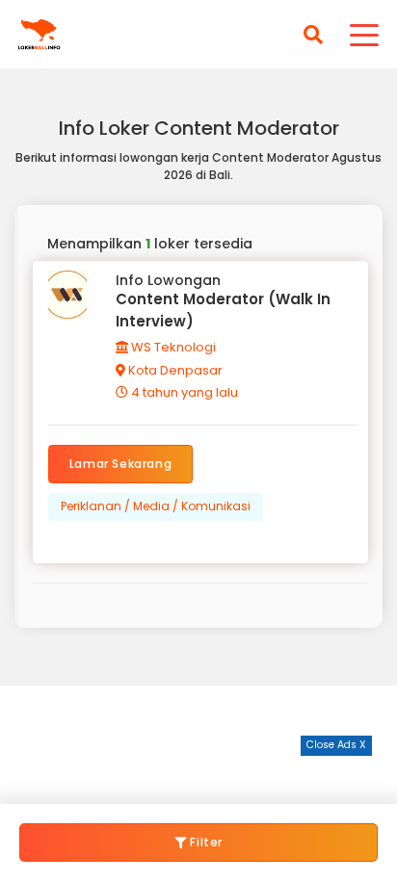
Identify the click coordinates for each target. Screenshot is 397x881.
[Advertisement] (198, 780)
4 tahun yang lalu (183, 392)
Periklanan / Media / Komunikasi (156, 506)
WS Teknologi (172, 347)
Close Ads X (336, 745)
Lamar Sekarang (120, 463)
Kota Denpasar (174, 370)
